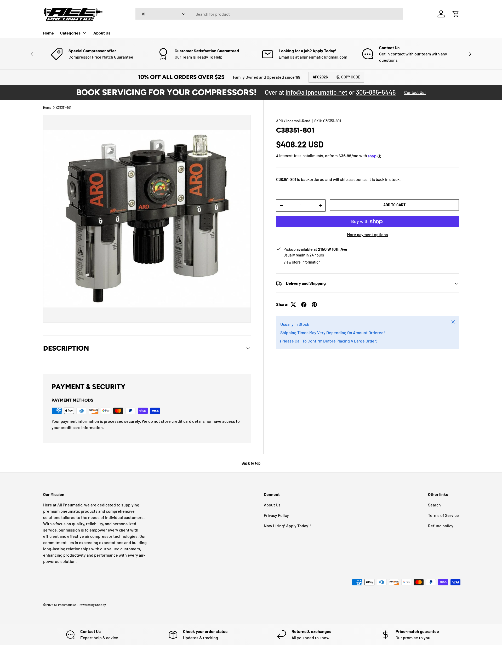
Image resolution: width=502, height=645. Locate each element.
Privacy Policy (276, 515)
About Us (101, 32)
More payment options (367, 234)
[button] (455, 14)
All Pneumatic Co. (65, 605)
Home (48, 32)
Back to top (251, 463)
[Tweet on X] (293, 304)
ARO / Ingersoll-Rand (293, 121)
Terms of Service (443, 515)
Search (434, 504)
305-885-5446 (376, 92)
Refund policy (440, 525)
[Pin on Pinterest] (314, 304)
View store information (302, 262)
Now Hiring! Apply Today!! (287, 525)
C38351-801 (63, 107)
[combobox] (269, 14)
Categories (70, 32)
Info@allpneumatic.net (316, 92)
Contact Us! (415, 92)
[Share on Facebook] (304, 304)
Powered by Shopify (92, 605)
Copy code (350, 77)
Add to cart (394, 205)
